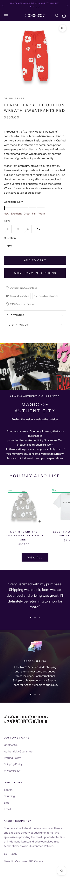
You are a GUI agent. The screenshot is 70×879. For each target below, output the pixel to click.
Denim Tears (14, 98)
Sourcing (9, 796)
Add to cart (35, 260)
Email (7, 809)
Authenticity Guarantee (18, 751)
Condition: (13, 201)
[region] (35, 663)
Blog (6, 802)
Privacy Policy (12, 770)
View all (35, 557)
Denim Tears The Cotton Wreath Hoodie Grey (24, 535)
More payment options (35, 273)
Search (8, 789)
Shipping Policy (13, 764)
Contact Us (11, 745)
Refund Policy (12, 758)
